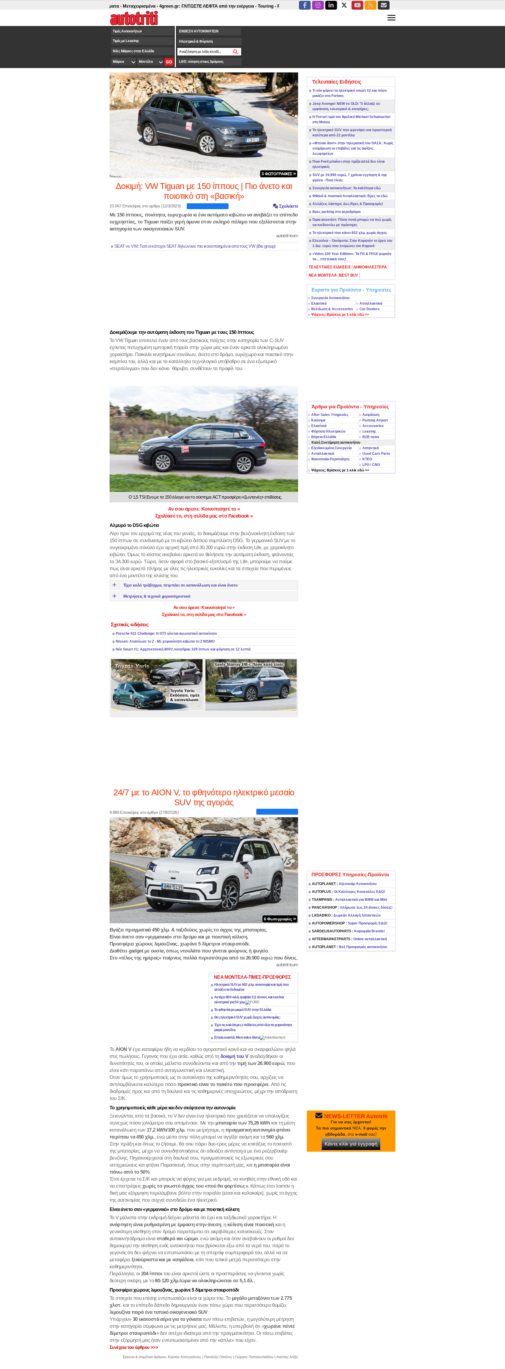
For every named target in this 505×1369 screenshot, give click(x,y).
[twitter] (344, 5)
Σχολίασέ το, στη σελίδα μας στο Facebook (204, 515)
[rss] (370, 5)
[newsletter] (384, 5)
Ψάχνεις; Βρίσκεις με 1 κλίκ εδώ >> (340, 470)
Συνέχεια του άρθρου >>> (134, 1347)
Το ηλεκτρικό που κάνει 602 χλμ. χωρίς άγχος (349, 233)
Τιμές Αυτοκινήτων (127, 31)
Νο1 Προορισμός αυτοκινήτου (349, 947)
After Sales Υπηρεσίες (329, 415)
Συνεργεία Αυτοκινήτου (330, 298)
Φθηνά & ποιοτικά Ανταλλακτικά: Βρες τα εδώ (350, 196)
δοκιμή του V (234, 1056)
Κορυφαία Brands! (348, 931)
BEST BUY (348, 275)
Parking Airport (375, 420)
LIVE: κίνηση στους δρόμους (201, 62)
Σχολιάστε (288, 206)
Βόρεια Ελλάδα (323, 437)
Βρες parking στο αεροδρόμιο (336, 212)
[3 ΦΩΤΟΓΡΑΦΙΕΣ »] (204, 125)
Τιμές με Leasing (125, 41)
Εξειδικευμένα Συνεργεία (331, 448)
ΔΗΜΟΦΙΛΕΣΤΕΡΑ (370, 267)
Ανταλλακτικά (370, 303)
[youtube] (357, 5)
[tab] (330, 267)
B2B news (370, 437)
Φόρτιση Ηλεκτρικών (328, 431)
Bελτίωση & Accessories (332, 309)
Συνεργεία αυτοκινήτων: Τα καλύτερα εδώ (346, 188)
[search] (235, 51)
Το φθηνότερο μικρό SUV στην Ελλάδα (242, 1010)
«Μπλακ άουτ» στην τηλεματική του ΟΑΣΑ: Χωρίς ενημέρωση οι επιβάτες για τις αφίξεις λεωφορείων (352, 148)
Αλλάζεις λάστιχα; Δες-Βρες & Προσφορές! (347, 204)
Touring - (234, 6)
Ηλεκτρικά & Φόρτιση (195, 41)
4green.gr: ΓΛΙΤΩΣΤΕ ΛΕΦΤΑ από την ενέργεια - (175, 6)
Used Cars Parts (376, 454)
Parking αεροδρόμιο (265, 6)
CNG (376, 465)
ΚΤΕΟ (367, 459)
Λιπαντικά (370, 448)
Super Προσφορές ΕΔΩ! (350, 923)
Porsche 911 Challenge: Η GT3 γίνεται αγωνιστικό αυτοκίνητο (166, 633)
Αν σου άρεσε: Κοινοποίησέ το (204, 508)
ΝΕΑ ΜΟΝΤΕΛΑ (323, 275)
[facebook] (305, 5)
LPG (365, 465)
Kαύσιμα (318, 420)
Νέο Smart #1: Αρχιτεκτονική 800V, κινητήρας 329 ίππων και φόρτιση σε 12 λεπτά (183, 649)
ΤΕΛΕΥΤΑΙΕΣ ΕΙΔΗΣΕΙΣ (330, 267)
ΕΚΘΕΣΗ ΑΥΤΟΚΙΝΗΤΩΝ (199, 31)
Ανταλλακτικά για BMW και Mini (349, 900)
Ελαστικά (318, 303)
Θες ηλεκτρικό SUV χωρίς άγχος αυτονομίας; (247, 1017)
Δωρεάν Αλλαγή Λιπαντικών (346, 915)
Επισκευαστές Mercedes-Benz (237, 1037)
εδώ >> (340, 315)
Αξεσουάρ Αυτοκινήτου (344, 884)
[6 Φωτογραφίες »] (204, 869)
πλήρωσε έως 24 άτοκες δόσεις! (352, 907)
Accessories (373, 426)
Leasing (369, 431)
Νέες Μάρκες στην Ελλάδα (133, 51)
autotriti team (287, 235)
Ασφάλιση (370, 415)
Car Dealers (369, 309)
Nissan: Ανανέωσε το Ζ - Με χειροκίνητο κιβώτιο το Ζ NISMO (165, 641)
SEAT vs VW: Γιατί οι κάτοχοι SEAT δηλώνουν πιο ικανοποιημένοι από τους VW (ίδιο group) (194, 246)
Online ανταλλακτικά (349, 939)
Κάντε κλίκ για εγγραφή (351, 1144)
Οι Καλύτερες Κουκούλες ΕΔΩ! (348, 892)
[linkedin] (331, 5)
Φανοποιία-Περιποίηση (330, 459)
